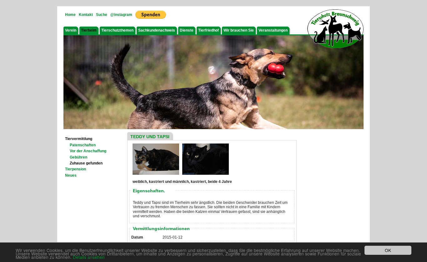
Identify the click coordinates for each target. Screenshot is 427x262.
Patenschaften (83, 145)
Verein (70, 30)
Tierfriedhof (208, 30)
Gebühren (78, 157)
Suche (101, 15)
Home (70, 15)
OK (388, 250)
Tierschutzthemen (117, 30)
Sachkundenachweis (156, 30)
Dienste (186, 30)
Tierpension (75, 169)
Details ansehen (89, 257)
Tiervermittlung (78, 139)
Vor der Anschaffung (88, 151)
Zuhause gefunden (86, 163)
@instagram (121, 15)
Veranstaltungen (273, 30)
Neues (71, 175)
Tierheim (89, 30)
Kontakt (86, 15)
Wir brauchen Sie (239, 30)
